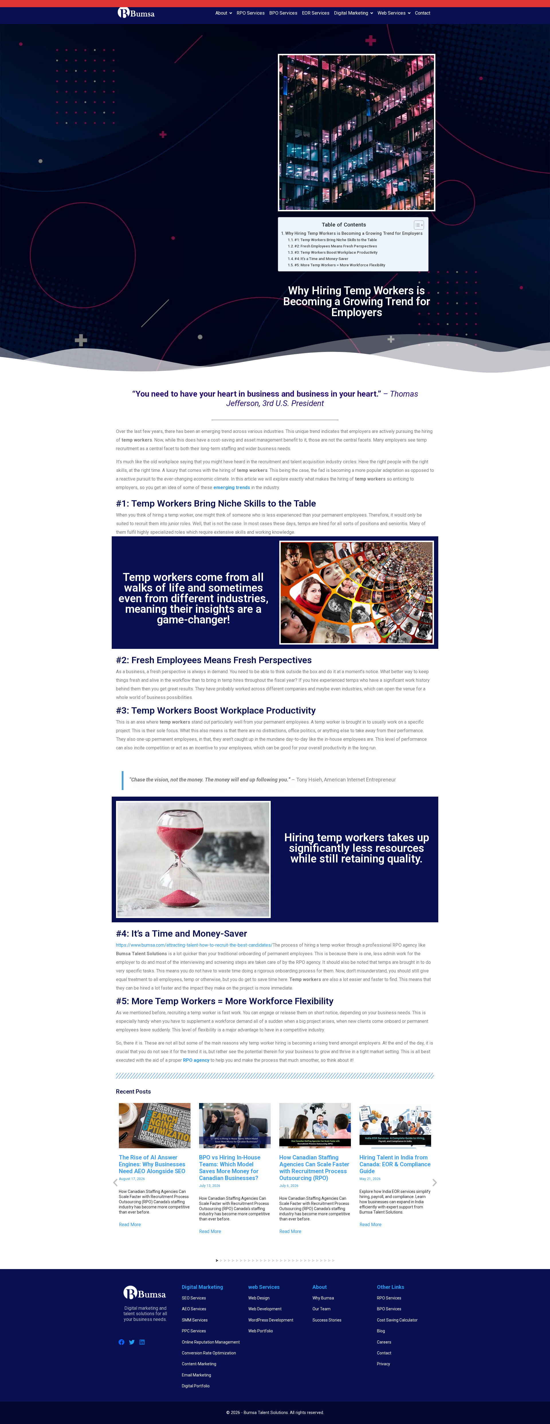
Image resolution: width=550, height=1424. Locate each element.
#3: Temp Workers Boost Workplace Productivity (335, 252)
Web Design (259, 1298)
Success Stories (327, 1320)
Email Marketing (196, 1375)
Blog (381, 1331)
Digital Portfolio (196, 1386)
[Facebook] (121, 1342)
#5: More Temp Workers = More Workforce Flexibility (339, 265)
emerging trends (231, 487)
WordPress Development (270, 1320)
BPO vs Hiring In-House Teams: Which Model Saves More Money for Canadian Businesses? (229, 1167)
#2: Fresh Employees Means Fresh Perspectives (335, 246)
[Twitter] (131, 1342)
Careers (384, 1342)
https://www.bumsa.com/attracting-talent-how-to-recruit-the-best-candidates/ (194, 945)
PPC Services (194, 1331)
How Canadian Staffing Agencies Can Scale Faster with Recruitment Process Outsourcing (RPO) (314, 1167)
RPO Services (251, 13)
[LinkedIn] (142, 1342)
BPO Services (283, 13)
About (221, 13)
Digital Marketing (351, 13)
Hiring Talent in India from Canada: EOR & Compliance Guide (395, 1164)
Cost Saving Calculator (397, 1320)
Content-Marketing (199, 1364)
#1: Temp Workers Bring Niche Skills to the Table (335, 240)
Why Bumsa (323, 1298)
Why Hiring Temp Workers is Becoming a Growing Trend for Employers (354, 233)
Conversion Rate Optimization (209, 1353)
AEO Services (194, 1309)
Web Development (265, 1309)
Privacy (383, 1364)
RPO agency (196, 1060)
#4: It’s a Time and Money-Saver (321, 259)
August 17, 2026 (132, 1179)
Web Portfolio (260, 1331)
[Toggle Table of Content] (416, 225)
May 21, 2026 (370, 1179)
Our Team (322, 1309)
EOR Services (315, 13)
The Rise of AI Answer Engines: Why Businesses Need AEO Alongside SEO (152, 1164)
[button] (217, 1260)
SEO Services (194, 1298)
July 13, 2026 (209, 1186)
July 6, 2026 (288, 1186)
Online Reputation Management (211, 1342)
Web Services (392, 13)
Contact (422, 13)
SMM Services (195, 1320)
